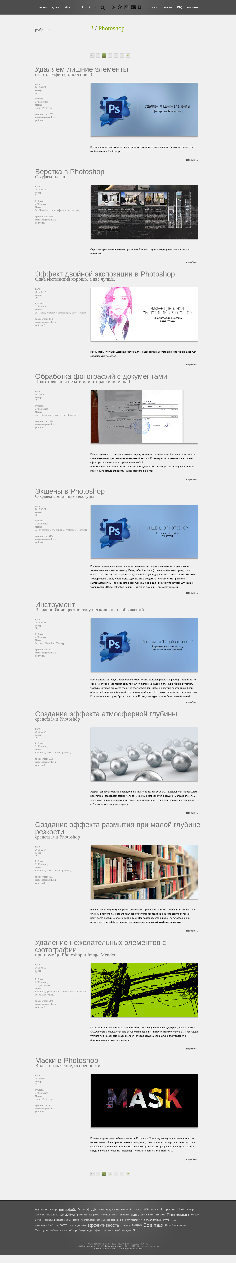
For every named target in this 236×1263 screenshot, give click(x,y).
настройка (94, 1214)
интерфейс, (82, 991)
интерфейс (68, 1209)
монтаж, (82, 312)
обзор (73, 1230)
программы (44, 985)
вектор (190, 1209)
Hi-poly (91, 1209)
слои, (68, 210)
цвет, (42, 643)
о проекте (192, 7)
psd (104, 1230)
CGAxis (181, 1209)
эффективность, (47, 530)
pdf (98, 1220)
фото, (75, 312)
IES (47, 1209)
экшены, (60, 530)
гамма (76, 1220)
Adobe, (42, 312)
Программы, (48, 994)
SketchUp (160, 1215)
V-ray (81, 1209)
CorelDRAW (67, 1214)
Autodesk (105, 1214)
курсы (154, 7)
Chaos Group (171, 1225)
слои (174, 1220)
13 (36, 973)
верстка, (76, 210)
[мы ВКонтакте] (140, 7)
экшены (135, 1214)
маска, (38, 108)
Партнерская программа (131, 1248)
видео (137, 1225)
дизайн (81, 1225)
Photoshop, (47, 108)
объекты (138, 1209)
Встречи (39, 1220)
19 (36, 297)
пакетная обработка (46, 1225)
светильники (147, 1214)
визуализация (152, 1219)
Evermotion (133, 1220)
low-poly (195, 1214)
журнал (56, 7)
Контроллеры (88, 1220)
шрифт (154, 1209)
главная (42, 7)
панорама (124, 1214)
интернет (125, 1225)
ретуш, (56, 415)
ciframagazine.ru (88, 1246)
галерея (167, 7)
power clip (82, 1215)
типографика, (57, 210)
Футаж (166, 1219)
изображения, (68, 991)
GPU (135, 1230)
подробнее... (192, 160)
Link (53, 117)
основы (49, 1220)
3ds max (153, 1225)
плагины (39, 1214)
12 (36, 1084)
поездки (64, 1230)
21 (36, 195)
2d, (37, 210)
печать (72, 1225)
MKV (114, 1214)
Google (82, 1230)
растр (63, 1225)
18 (36, 515)
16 (36, 737)
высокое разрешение (112, 1220)
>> (127, 55)
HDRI (146, 1209)
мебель (54, 1230)
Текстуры (41, 1230)
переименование (63, 1220)
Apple (129, 1209)
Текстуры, (82, 530)
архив (101, 1209)
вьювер (183, 1225)
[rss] (114, 7)
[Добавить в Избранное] (120, 7)
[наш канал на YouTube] (133, 7)
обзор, (38, 994)
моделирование (115, 1209)
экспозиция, (65, 312)
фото (98, 1230)
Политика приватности (104, 1248)
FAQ (179, 7)
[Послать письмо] (126, 7)
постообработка (116, 1230)
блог (67, 7)
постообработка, (44, 415)
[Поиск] (103, 7)
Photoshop (111, 28)
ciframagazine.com (112, 1246)
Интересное (167, 1209)
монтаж (39, 1209)
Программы (178, 1214)
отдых (90, 1230)
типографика (51, 1215)
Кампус (53, 1209)
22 (36, 93)
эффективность (103, 1225)
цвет (128, 1230)
